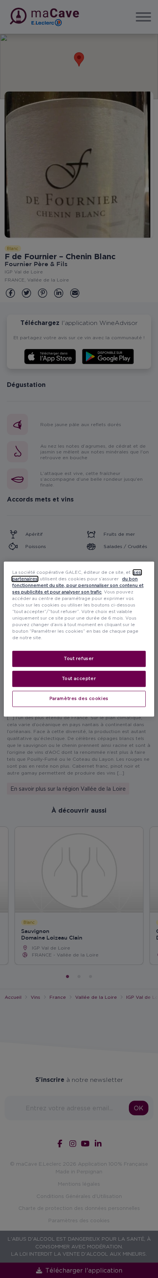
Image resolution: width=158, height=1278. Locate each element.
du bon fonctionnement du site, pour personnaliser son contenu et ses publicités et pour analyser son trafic (77, 585)
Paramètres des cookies (79, 698)
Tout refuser (79, 658)
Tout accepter (79, 678)
